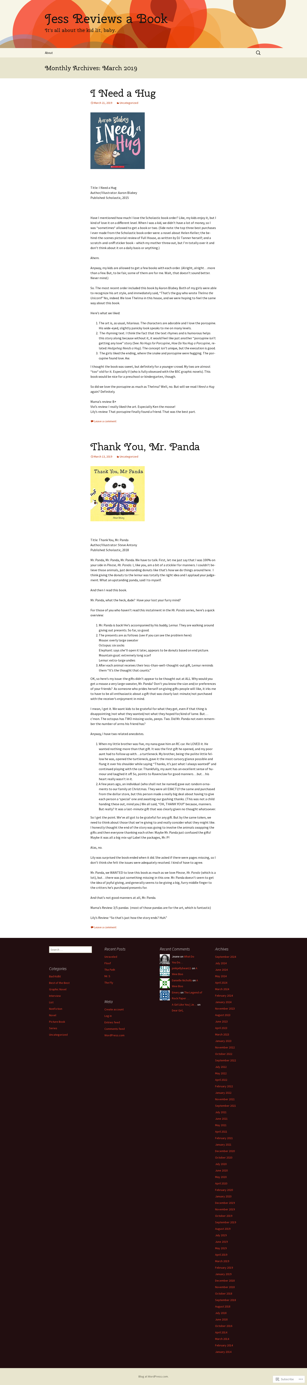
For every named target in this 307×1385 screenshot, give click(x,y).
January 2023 (223, 1041)
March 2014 (222, 1339)
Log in (108, 1016)
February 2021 (224, 1138)
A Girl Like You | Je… (184, 1004)
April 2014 (221, 1332)
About (49, 53)
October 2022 (223, 1054)
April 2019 (221, 1255)
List (51, 1002)
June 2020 (221, 1170)
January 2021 (223, 1144)
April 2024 (221, 982)
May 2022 (221, 1073)
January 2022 (223, 1093)
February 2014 (224, 1345)
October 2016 (223, 1326)
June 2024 (221, 970)
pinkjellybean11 (181, 968)
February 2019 (224, 1267)
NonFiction (55, 1009)
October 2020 (223, 1157)
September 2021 (225, 1106)
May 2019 (221, 1248)
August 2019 (222, 1229)
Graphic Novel (57, 989)
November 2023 (225, 1008)
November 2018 (225, 1287)
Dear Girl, (177, 1010)
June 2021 (221, 1118)
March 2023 (222, 1034)
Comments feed (114, 1029)
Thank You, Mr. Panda (145, 446)
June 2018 (221, 1319)
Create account (114, 1009)
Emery (176, 992)
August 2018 (222, 1306)
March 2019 (222, 1261)
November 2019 (225, 1209)
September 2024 (225, 957)
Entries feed (112, 1022)
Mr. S (107, 976)
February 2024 (224, 995)
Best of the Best (59, 983)
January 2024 (223, 1002)
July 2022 (221, 1067)
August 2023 (222, 1015)
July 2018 (221, 1313)
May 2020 (221, 1177)
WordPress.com (114, 1035)
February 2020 (224, 1190)
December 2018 (225, 1280)
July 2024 (221, 963)
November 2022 (225, 1047)
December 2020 (225, 1151)
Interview (55, 996)
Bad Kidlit (55, 976)
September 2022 (225, 1060)
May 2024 (221, 976)
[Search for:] (258, 53)
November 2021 (225, 1099)
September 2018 (225, 1300)
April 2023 (221, 1028)
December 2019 (225, 1203)
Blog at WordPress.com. (153, 1376)
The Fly (108, 982)
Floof (107, 963)
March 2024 (222, 989)
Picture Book (57, 1022)
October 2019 (223, 1216)
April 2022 (221, 1080)
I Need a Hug (122, 93)
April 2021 (221, 1131)
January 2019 (223, 1274)
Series (53, 1028)
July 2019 (221, 1235)
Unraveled (110, 957)
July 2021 (221, 1112)
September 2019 (225, 1222)
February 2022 (224, 1086)
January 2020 (223, 1196)
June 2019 (221, 1242)
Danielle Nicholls (182, 980)
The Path (109, 970)
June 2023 (221, 1021)
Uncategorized (129, 103)
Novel (52, 1015)
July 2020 (221, 1164)
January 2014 (223, 1352)
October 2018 (223, 1293)
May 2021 (221, 1125)
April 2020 (221, 1183)
